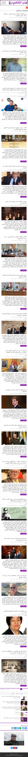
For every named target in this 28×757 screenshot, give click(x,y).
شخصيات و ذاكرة (13, 17)
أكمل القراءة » (23, 46)
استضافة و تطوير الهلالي (14, 754)
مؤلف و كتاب (25, 93)
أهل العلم (13, 92)
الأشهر (21, 693)
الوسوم (12, 693)
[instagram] (12, 748)
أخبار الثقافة (24, 92)
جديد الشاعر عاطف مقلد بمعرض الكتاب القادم (12, 717)
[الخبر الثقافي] (14, 2)
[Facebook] (16, 748)
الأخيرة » (7, 689)
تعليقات (17, 693)
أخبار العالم (20, 92)
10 (13, 689)
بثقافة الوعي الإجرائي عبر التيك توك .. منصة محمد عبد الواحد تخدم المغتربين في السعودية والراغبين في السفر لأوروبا (10, 708)
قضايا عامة (4, 92)
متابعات (9, 17)
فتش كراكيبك (17, 712)
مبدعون (21, 93)
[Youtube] (14, 748)
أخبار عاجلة (18, 17)
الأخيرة (25, 693)
